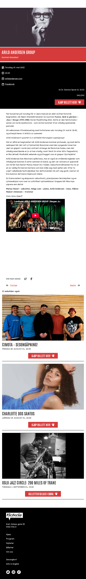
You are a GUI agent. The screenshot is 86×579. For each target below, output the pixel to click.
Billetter (10, 547)
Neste (73, 285)
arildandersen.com (13, 78)
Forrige (13, 285)
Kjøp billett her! (41, 356)
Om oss (9, 552)
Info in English (12, 564)
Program (10, 539)
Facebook (9, 84)
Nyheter (10, 543)
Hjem (8, 534)
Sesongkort (11, 559)
